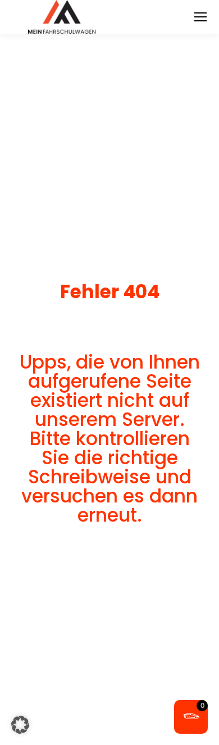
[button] (20, 724)
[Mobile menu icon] (200, 17)
